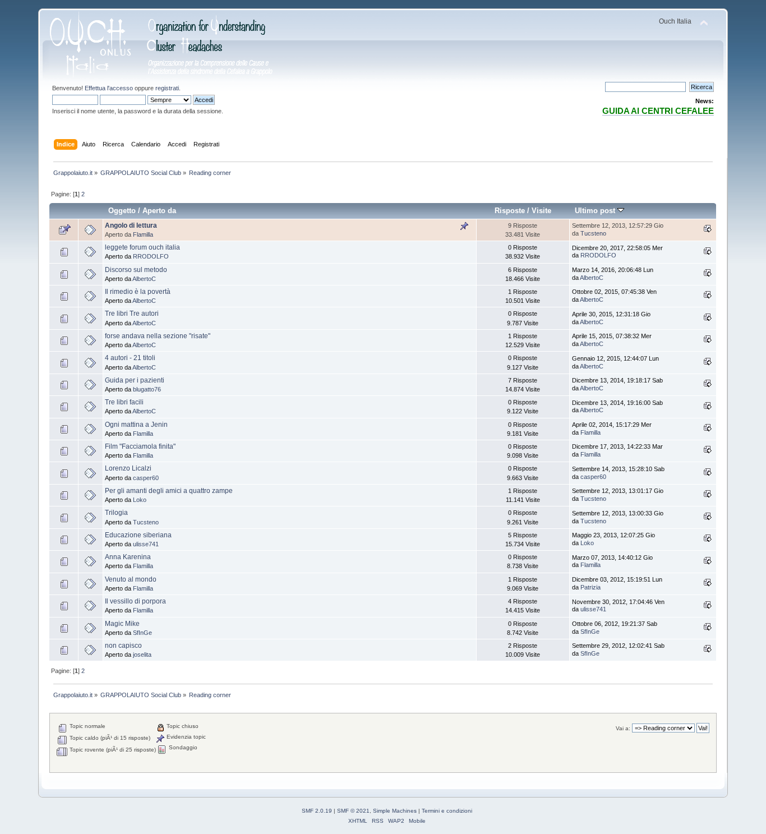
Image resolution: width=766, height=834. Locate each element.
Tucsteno (593, 233)
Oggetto (122, 210)
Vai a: (623, 728)
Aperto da (159, 210)
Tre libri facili (124, 402)
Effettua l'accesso (109, 88)
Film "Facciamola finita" (140, 446)
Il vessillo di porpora (135, 601)
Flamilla (143, 234)
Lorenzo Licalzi (128, 468)
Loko (139, 499)
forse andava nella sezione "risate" (157, 336)
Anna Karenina (128, 557)
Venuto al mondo (130, 579)
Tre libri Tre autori (132, 313)
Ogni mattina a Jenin (136, 424)
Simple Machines (395, 811)
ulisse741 (146, 544)
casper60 (146, 477)
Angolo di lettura (131, 225)
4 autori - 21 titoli (130, 358)
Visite (541, 210)
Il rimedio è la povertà (137, 292)
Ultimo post (596, 210)
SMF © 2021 (353, 811)
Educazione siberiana (138, 535)
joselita (142, 654)
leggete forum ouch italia (142, 247)
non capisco (123, 645)
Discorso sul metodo (136, 270)
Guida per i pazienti (134, 380)
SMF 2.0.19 (317, 811)
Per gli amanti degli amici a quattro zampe (169, 491)
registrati (167, 88)
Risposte (510, 210)
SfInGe (142, 632)
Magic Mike (122, 624)
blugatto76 (147, 389)
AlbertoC (144, 278)
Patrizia (590, 587)
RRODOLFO (151, 256)
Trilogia (116, 513)
